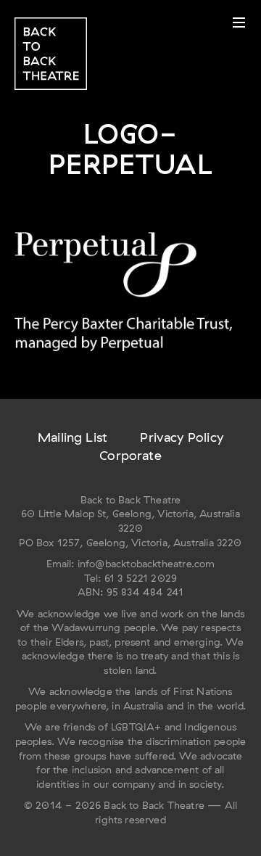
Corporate (130, 455)
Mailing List (72, 437)
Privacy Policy (181, 437)
